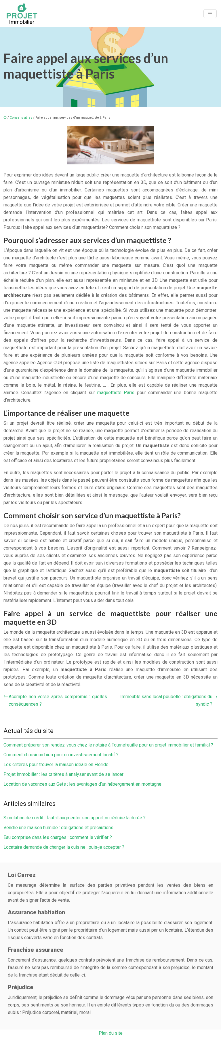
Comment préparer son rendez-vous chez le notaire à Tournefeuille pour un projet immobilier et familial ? (108, 745)
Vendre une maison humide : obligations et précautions (58, 827)
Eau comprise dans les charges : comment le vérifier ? (57, 837)
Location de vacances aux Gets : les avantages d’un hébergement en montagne (82, 784)
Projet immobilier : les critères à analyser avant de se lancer (63, 774)
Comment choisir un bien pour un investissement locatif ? (61, 754)
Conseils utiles (21, 117)
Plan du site (111, 1033)
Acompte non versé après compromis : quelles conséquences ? (58, 700)
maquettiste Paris (115, 392)
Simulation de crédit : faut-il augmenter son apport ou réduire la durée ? (74, 818)
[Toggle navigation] (210, 13)
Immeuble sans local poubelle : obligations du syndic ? (166, 700)
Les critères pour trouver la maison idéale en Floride (55, 764)
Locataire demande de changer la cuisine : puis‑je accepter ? (63, 847)
